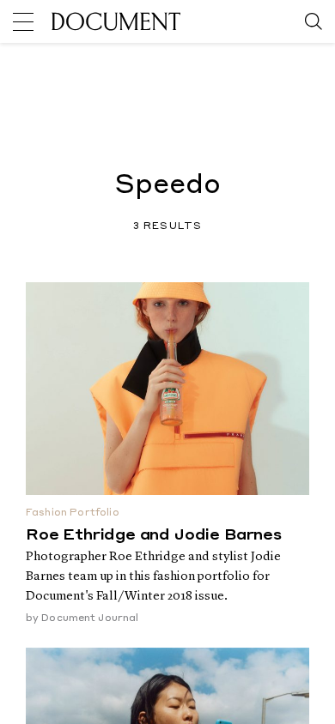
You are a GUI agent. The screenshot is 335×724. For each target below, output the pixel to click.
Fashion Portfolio (72, 513)
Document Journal (89, 618)
